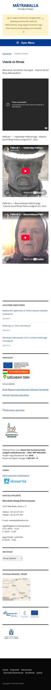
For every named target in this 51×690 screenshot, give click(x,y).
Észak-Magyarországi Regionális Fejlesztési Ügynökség (25, 389)
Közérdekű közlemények (13, 673)
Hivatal (5, 670)
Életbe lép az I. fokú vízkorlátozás (16, 325)
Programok (14, 670)
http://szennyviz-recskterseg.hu (15, 475)
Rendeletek (30, 673)
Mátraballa (25, 5)
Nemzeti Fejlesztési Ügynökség (15, 395)
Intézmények (26, 670)
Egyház (39, 673)
